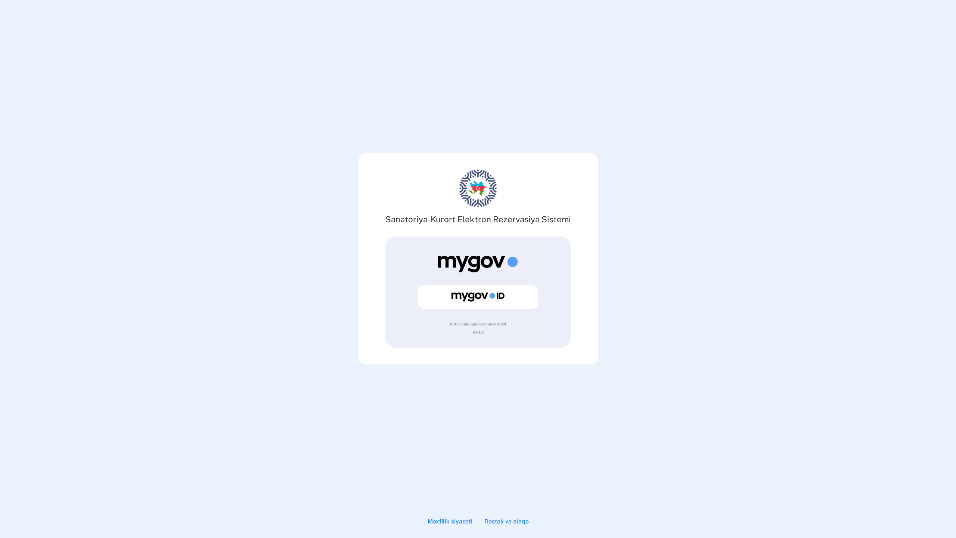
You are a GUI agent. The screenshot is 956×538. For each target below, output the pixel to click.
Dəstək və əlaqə (506, 521)
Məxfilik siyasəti (450, 521)
